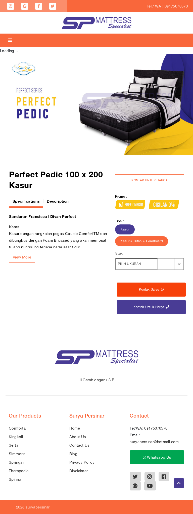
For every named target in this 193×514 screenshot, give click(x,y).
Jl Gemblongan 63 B (96, 380)
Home (74, 428)
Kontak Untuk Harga (149, 180)
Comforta (17, 428)
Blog (73, 454)
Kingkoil (16, 437)
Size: (119, 253)
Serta (13, 445)
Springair (17, 462)
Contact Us (79, 445)
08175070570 (155, 428)
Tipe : (119, 221)
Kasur (124, 229)
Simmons (17, 454)
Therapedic (19, 471)
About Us (77, 437)
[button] (22, 257)
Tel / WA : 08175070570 (167, 6)
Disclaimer (78, 471)
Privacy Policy (81, 462)
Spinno (15, 479)
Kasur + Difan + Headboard (141, 241)
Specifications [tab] (26, 201)
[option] (96, 104)
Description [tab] (58, 201)
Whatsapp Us (158, 457)
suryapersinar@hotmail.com (154, 442)
